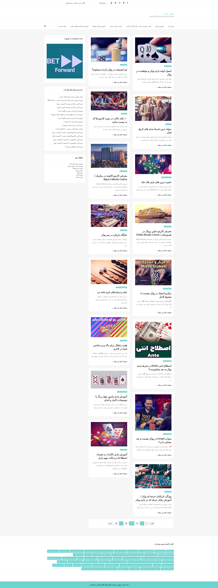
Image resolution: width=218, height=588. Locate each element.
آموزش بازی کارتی (166, 177)
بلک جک (80, 558)
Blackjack (170, 551)
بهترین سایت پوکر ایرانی (75, 166)
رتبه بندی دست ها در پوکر (118, 561)
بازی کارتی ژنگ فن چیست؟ (132, 558)
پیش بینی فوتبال (78, 168)
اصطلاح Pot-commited (166, 554)
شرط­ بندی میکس (168, 565)
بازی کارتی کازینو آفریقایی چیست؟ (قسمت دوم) (67, 132)
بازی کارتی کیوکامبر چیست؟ (74, 147)
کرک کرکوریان (123, 569)
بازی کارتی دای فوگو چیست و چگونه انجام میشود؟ (67, 114)
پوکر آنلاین (79, 175)
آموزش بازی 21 (132, 551)
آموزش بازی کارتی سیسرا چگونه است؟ (70, 111)
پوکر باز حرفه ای (58, 565)
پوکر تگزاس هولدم (167, 569)
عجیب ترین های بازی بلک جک (156, 182)
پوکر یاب (169, 13)
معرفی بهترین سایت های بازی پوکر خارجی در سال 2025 (65, 100)
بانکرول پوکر (117, 558)
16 (126, 523)
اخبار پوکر (124, 113)
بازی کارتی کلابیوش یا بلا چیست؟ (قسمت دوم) (68, 139)
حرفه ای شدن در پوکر (69, 558)
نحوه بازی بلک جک (98, 565)
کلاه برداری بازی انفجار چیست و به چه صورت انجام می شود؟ (99, 569)
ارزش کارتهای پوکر (76, 551)
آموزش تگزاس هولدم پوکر (79, 26)
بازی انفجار (79, 177)
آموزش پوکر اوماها (99, 26)
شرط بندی (157, 565)
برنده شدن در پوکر (90, 558)
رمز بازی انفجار (104, 561)
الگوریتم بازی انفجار (151, 554)
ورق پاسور (77, 565)
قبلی (152, 523)
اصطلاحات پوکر (167, 288)
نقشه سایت (62, 26)
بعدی (110, 523)
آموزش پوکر (159, 26)
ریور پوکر (80, 173)
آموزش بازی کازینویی (121, 287)
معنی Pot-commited (112, 565)
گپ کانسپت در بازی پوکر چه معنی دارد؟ (79, 3)
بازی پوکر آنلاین (78, 554)
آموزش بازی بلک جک (76, 164)
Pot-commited (159, 551)
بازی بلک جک (97, 554)
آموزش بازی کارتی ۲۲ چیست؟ (73, 122)
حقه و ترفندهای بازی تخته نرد (112, 292)
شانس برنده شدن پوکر (75, 561)
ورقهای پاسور (86, 565)
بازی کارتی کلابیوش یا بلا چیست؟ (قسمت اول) (68, 143)
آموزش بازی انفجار (120, 551)
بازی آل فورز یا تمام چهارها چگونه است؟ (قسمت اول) (127, 554)
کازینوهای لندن (134, 569)
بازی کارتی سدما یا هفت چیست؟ (72, 125)
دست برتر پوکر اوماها (54, 558)
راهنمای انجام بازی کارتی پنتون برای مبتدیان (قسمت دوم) (144, 561)
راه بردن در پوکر (168, 561)
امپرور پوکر (79, 170)
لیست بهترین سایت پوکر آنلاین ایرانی (138, 26)
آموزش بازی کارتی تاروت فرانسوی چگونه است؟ (98, 551)
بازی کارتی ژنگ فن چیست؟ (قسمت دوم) (70, 104)
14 (137, 523)
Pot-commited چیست (146, 551)
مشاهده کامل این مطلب (118, 82)
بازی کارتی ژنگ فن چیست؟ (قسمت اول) (70, 107)
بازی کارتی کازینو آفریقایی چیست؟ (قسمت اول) (67, 136)
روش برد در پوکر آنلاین (90, 561)
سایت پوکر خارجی (116, 26)
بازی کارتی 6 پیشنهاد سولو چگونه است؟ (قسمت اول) (157, 558)
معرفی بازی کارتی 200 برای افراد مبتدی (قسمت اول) (136, 565)
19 (116, 523)
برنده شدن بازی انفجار (105, 558)
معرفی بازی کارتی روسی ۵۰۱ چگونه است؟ (69, 129)
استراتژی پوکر (65, 551)
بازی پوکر (88, 554)
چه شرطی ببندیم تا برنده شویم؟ (150, 569)
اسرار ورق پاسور (53, 551)
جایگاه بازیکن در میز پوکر (114, 235)
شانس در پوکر (62, 561)
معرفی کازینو (123, 171)
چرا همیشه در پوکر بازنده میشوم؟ (109, 69)
